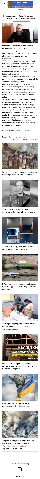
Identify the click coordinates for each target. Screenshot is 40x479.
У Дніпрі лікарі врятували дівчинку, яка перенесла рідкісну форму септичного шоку (18, 326)
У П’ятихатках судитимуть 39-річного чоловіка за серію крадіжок (19, 247)
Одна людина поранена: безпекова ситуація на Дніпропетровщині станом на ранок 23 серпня (20, 366)
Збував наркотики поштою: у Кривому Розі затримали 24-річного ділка (19, 173)
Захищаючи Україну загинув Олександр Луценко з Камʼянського (18, 210)
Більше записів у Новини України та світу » (25, 139)
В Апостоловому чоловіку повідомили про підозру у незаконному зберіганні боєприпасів (19, 286)
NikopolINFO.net (20, 476)
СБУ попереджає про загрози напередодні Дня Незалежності (16, 404)
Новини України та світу (21, 21)
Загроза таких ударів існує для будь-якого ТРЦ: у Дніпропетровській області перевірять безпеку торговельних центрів (19, 444)
